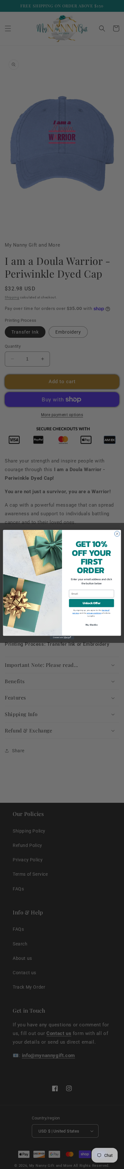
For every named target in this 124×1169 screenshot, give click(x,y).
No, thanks (92, 625)
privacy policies (94, 613)
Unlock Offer (91, 603)
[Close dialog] (117, 533)
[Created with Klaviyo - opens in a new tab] (62, 637)
